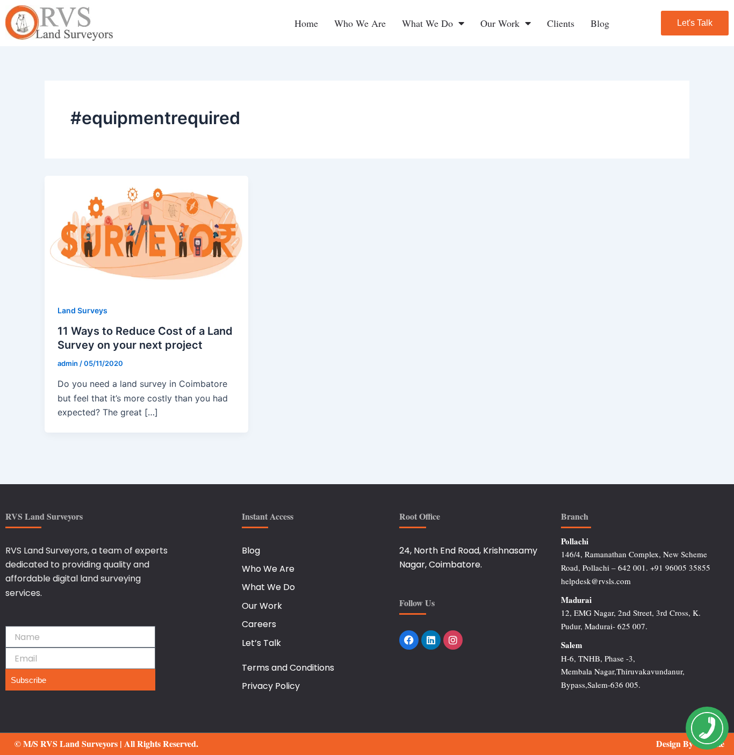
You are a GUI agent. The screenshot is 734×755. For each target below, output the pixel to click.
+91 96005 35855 (680, 567)
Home (306, 23)
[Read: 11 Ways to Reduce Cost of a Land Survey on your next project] (146, 232)
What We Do (427, 23)
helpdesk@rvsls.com (596, 581)
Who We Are (360, 23)
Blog (600, 23)
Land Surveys (82, 310)
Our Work (500, 23)
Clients (560, 23)
